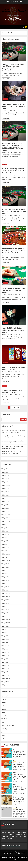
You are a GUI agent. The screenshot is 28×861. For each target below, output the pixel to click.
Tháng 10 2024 (5, 521)
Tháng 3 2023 (5, 583)
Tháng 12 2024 (5, 515)
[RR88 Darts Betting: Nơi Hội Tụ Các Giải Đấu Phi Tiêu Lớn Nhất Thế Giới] (14, 165)
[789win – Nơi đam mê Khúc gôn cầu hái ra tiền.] (14, 386)
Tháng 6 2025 (5, 495)
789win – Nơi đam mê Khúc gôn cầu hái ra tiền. (12, 391)
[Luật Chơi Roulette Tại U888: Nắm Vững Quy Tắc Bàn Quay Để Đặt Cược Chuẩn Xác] (14, 235)
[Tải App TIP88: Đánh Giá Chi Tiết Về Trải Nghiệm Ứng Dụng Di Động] (14, 51)
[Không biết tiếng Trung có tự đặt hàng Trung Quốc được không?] (6, 788)
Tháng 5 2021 (5, 632)
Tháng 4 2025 (5, 501)
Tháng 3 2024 (5, 544)
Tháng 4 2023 (5, 580)
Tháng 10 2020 (5, 646)
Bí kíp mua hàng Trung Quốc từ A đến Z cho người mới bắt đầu (19, 777)
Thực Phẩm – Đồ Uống (7, 725)
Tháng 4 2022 (5, 610)
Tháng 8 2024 (5, 528)
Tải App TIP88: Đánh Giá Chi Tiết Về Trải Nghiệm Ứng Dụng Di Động (13, 67)
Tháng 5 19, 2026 (18, 816)
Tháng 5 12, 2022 (13, 394)
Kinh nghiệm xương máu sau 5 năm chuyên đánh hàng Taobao (19, 765)
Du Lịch (3, 706)
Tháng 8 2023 (5, 567)
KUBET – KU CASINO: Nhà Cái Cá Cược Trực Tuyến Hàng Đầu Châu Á (14, 211)
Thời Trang (4, 722)
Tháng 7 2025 (5, 492)
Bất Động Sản (5, 696)
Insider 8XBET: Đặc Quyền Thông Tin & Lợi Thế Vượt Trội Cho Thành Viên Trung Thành (12, 147)
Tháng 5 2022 (5, 606)
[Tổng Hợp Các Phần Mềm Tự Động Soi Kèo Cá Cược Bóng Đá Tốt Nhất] (14, 91)
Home (3, 852)
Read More (6, 78)
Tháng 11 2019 (5, 678)
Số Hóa (14, 18)
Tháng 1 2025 (5, 511)
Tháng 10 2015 (5, 685)
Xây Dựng (4, 729)
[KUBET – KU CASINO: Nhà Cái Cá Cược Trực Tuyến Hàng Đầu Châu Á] (14, 196)
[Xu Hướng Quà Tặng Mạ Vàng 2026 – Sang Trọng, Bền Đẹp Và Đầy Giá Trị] (6, 800)
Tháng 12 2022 (5, 593)
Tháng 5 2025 (5, 498)
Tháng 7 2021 (5, 626)
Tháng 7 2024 (5, 531)
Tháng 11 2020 (5, 642)
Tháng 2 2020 (5, 672)
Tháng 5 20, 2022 (13, 215)
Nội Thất (3, 715)
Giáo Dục (3, 712)
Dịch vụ (3, 702)
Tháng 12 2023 (5, 554)
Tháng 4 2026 (5, 475)
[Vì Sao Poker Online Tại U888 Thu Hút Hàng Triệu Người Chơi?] (14, 275)
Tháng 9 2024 (5, 524)
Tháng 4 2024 (5, 541)
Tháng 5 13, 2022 (13, 372)
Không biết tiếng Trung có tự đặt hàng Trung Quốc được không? (19, 788)
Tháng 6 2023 (5, 573)
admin (4, 71)
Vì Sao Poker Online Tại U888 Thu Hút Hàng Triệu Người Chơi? (13, 290)
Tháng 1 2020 (5, 675)
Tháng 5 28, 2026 (18, 805)
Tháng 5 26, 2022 (13, 152)
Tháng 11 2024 (5, 518)
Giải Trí (5, 59)
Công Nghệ (4, 699)
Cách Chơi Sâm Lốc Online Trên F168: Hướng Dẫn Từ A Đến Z (13, 330)
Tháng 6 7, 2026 (18, 758)
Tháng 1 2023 (5, 590)
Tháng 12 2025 (5, 485)
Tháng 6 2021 (5, 629)
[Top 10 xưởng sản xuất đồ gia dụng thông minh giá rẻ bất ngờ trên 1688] (6, 753)
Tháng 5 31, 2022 (13, 71)
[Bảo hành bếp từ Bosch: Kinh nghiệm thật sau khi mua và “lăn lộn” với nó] (6, 812)
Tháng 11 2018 (5, 682)
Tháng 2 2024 (5, 547)
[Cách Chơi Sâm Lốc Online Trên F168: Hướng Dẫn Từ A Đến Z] (14, 315)
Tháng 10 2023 (5, 560)
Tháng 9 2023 (5, 564)
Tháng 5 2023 (5, 577)
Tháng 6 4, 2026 (18, 781)
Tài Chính (4, 719)
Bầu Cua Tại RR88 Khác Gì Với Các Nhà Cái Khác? (13, 369)
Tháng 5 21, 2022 (13, 175)
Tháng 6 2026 (5, 469)
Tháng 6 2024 (5, 534)
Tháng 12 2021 (5, 619)
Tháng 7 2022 (5, 600)
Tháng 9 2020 (5, 649)
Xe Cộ (3, 735)
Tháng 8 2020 (5, 652)
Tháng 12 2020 (5, 639)
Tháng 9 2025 (5, 488)
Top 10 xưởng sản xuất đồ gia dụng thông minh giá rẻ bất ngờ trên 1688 (19, 753)
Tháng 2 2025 (5, 508)
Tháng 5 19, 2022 (13, 255)
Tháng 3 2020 (5, 668)
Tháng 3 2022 (5, 613)
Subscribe (26, 27)
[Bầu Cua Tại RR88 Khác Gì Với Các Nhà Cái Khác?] (14, 354)
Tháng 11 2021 (5, 623)
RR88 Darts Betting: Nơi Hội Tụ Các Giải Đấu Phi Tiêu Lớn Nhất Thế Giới (13, 171)
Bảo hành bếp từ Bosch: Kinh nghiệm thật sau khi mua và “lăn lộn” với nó (19, 812)
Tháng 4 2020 (5, 665)
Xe (2, 732)
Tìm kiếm (5, 414)
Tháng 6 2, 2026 (18, 793)
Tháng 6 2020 (5, 659)
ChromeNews (21, 857)
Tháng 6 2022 (5, 603)
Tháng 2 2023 (5, 587)
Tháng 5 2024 (5, 537)
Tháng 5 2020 (5, 662)
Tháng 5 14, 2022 (13, 294)
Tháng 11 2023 (5, 557)
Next (18, 407)
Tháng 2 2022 (5, 616)
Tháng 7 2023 (5, 570)
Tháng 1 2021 (5, 636)
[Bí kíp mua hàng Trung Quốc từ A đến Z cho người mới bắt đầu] (6, 777)
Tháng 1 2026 (5, 482)
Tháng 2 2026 (5, 478)
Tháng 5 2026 (5, 472)
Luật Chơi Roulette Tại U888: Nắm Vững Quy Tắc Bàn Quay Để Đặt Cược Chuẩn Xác (13, 251)
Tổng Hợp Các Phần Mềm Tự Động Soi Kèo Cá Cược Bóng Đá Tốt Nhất (13, 106)
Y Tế (2, 738)
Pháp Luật (12, 854)
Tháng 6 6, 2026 (18, 770)
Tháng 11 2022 (5, 596)
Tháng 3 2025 (5, 505)
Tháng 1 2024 (5, 551)
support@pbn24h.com (13, 845)
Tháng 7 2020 (5, 655)
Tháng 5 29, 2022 (13, 110)
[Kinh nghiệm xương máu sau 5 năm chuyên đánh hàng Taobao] (6, 765)
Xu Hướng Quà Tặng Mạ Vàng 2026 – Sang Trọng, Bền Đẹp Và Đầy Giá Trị (13, 452)
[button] (1, 27)
